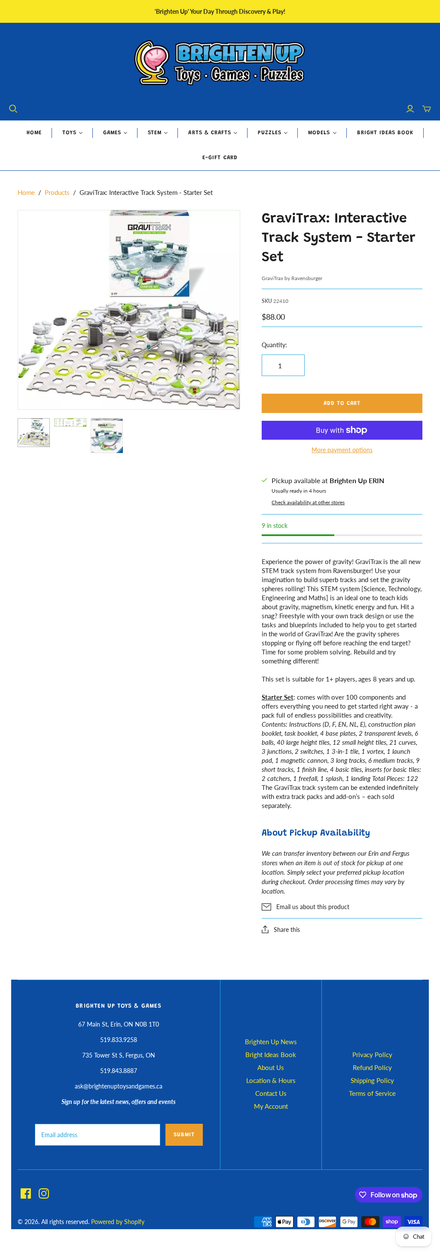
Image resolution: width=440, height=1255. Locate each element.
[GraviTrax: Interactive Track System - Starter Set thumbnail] (34, 432)
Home (34, 133)
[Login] (410, 109)
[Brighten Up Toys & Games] (220, 63)
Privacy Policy (372, 1054)
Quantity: (274, 344)
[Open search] (13, 109)
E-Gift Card (219, 157)
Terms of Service (372, 1093)
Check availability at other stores (308, 502)
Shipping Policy (372, 1080)
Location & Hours (271, 1080)
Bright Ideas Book (385, 133)
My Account (271, 1106)
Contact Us (271, 1093)
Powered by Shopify (117, 1221)
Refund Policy (372, 1067)
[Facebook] (26, 1193)
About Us (270, 1067)
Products (57, 192)
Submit (184, 1135)
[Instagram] (44, 1193)
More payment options (342, 449)
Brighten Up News (271, 1041)
